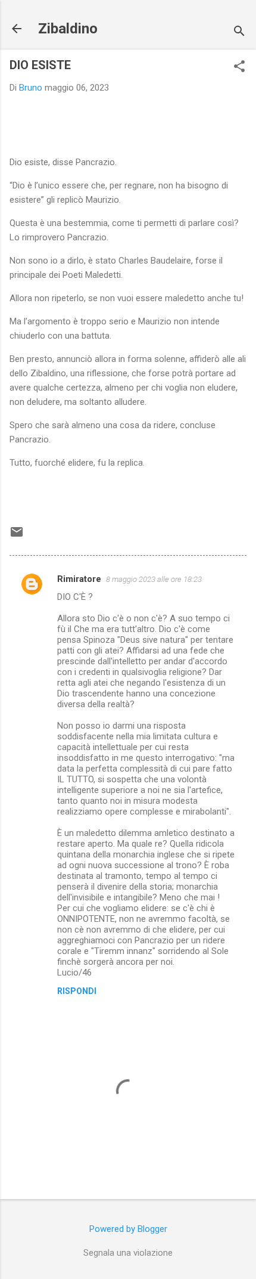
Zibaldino (68, 28)
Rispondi (76, 991)
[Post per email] (17, 536)
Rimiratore (79, 579)
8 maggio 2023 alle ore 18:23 (154, 579)
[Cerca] (239, 32)
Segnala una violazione (128, 1252)
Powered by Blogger (128, 1229)
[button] (239, 67)
